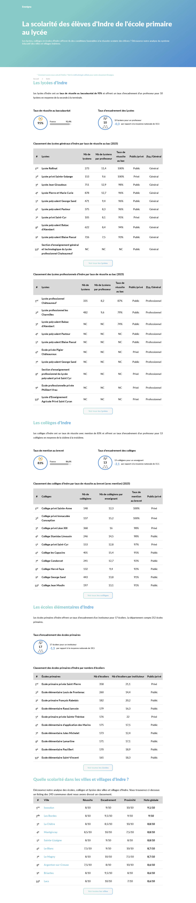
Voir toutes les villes (98, 891)
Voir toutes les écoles (98, 768)
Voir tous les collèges (98, 595)
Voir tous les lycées (98, 263)
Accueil (36, 79)
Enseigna (26, 6)
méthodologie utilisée (81, 75)
